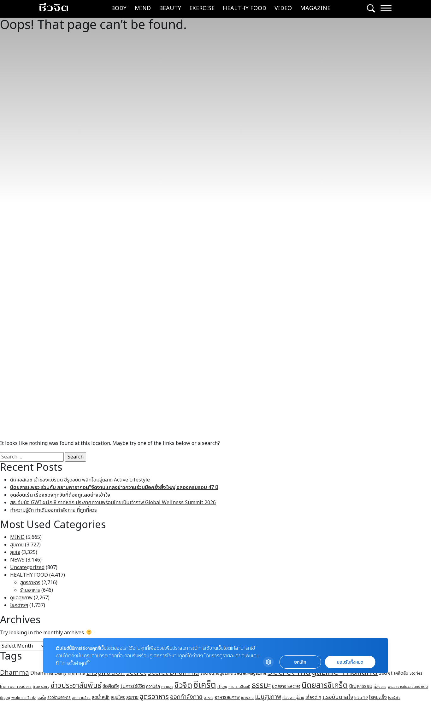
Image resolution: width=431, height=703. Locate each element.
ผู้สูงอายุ (380, 686)
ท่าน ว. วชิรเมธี (239, 686)
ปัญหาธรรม (360, 686)
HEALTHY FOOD (244, 8)
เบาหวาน (247, 697)
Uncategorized (27, 567)
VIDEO (283, 8)
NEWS (17, 560)
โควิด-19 (361, 698)
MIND (143, 8)
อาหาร (208, 697)
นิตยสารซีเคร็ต (325, 685)
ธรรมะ (261, 685)
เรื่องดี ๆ (313, 697)
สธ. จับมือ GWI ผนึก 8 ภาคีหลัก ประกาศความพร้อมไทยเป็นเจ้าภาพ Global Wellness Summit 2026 (113, 502)
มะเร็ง (42, 697)
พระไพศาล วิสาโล (23, 697)
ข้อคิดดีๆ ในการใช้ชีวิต (124, 686)
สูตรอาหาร (30, 582)
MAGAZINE (315, 8)
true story (41, 686)
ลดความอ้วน (81, 697)
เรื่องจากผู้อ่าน (293, 697)
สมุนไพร (118, 697)
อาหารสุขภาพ (227, 697)
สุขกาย (17, 545)
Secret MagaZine (250, 673)
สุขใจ (15, 552)
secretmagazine (216, 673)
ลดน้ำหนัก (100, 697)
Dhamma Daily (48, 673)
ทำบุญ (222, 687)
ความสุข (167, 686)
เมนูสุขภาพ (268, 697)
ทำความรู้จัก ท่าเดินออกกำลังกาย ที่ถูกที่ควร (53, 510)
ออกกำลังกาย (186, 697)
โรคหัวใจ (394, 697)
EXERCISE (202, 8)
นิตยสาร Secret (286, 686)
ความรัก (153, 686)
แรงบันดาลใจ (337, 697)
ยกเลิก (300, 662)
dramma (76, 673)
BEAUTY (170, 8)
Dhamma (14, 672)
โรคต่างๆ (19, 605)
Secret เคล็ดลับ (393, 673)
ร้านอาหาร (30, 590)
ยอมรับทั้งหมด (350, 662)
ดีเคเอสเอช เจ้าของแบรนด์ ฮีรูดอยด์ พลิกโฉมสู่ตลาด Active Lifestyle (80, 480)
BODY (119, 8)
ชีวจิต (183, 685)
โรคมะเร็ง (378, 697)
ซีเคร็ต (204, 685)
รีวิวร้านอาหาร (59, 697)
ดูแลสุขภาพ (21, 598)
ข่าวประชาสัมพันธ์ (75, 685)
